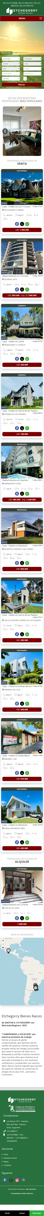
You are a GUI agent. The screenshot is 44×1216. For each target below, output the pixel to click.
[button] (8, 951)
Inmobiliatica (20, 1189)
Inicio (5, 1154)
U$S (22, 229)
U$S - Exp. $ (22, 295)
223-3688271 (12, 1131)
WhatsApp (36, 1213)
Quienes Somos (10, 1158)
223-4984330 (21, 1138)
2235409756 (28, 5)
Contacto (7, 1165)
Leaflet (42, 1004)
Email (7, 1213)
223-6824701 (27, 3)
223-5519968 (11, 3)
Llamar (22, 1213)
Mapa (5, 1161)
